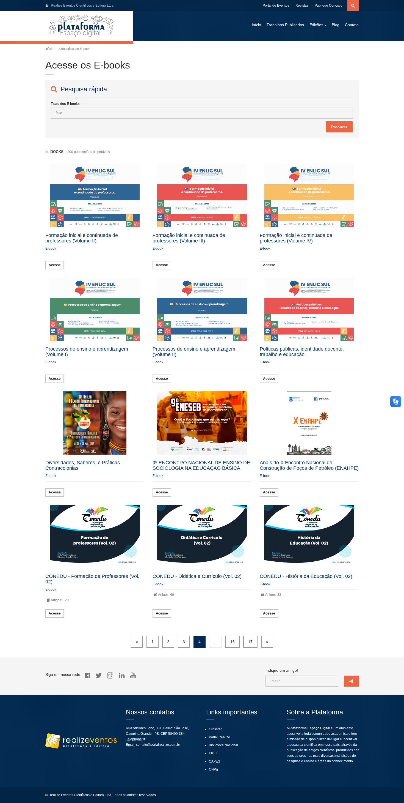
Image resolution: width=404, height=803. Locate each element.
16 (232, 642)
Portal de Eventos (276, 5)
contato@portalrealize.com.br (158, 745)
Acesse (55, 265)
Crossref (215, 729)
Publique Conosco (328, 5)
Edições (316, 25)
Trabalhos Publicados (285, 25)
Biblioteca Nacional (223, 745)
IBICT (213, 753)
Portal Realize (219, 737)
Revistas (301, 5)
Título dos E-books (65, 104)
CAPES (214, 761)
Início (256, 25)
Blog (335, 25)
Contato (352, 25)
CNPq (213, 769)
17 (250, 642)
